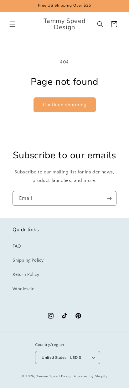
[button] (12, 24)
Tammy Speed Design (54, 376)
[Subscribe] (109, 198)
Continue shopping (64, 104)
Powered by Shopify (91, 376)
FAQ (17, 246)
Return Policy (26, 274)
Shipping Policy (28, 260)
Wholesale (23, 289)
